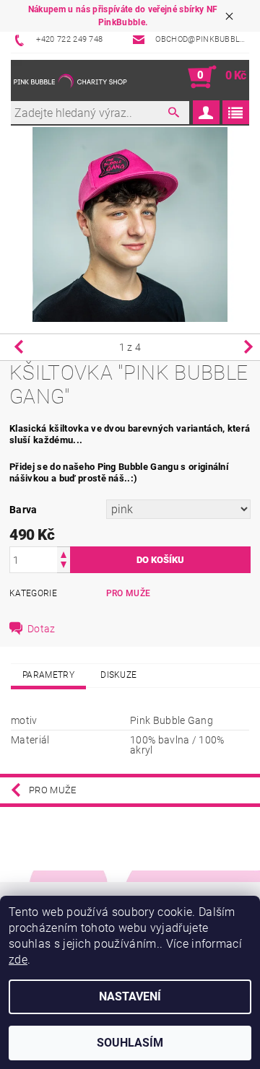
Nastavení (130, 996)
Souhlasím (130, 1043)
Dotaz (41, 628)
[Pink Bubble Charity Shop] (70, 77)
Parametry (48, 675)
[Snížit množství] (63, 566)
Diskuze (118, 675)
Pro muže (128, 593)
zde (18, 960)
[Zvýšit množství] (63, 553)
